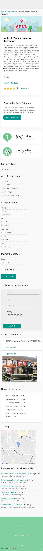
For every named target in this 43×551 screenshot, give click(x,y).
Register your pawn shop (21, 535)
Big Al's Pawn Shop (8, 486)
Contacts (21, 525)
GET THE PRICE (12, 117)
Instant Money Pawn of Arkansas (13, 480)
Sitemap (39, 550)
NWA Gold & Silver (8, 499)
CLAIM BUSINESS (10, 83)
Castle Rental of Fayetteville (11, 505)
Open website (11, 354)
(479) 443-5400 (11, 347)
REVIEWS (25, 88)
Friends (21, 545)
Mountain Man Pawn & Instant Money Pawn (17, 474)
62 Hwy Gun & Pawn (8, 492)
